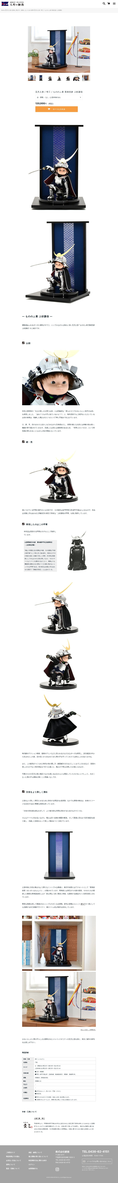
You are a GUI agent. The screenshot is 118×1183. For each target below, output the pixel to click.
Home (3, 10)
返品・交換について (13, 1168)
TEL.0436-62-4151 (95, 1151)
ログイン (32, 1164)
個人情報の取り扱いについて (38, 1156)
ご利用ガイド (10, 1152)
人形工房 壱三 (39, 1118)
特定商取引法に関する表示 (38, 1160)
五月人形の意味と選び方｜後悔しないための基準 (20, 10)
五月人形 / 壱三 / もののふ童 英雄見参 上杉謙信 (48, 10)
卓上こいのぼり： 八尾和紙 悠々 (88, 1029)
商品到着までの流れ (13, 1156)
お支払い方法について (13, 1160)
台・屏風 (40, 97)
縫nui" (83, 904)
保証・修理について (35, 1152)
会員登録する (33, 1168)
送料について (10, 1164)
